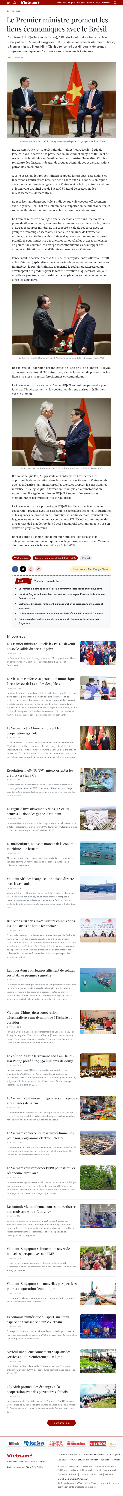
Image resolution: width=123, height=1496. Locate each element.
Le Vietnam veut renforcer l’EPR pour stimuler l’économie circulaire (41, 1170)
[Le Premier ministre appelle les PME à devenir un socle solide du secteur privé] (98, 653)
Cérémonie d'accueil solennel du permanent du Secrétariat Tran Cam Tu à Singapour (59, 621)
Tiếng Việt (61, 2)
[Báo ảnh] (82, 1443)
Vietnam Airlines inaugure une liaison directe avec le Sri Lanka (40, 881)
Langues (63, 1459)
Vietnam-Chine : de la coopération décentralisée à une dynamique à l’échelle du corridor (39, 1017)
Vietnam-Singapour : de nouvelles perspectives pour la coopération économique (42, 1286)
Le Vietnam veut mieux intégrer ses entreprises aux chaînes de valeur (42, 1100)
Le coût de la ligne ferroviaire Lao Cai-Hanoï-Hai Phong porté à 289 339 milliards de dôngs (40, 1058)
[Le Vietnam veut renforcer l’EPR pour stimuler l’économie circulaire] (98, 1177)
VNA (72, 1459)
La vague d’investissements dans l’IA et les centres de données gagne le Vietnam (38, 811)
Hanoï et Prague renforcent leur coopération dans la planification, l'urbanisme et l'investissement (62, 596)
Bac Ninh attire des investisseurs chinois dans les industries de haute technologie (41, 923)
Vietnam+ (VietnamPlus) (30, 2)
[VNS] (19, 1443)
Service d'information (88, 1459)
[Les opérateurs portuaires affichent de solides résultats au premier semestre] (98, 980)
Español (90, 2)
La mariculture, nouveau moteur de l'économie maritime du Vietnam (41, 846)
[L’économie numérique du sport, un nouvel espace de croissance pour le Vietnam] (98, 1326)
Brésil (87, 557)
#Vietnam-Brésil (21, 557)
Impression (31, 569)
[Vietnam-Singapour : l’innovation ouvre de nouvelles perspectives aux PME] (98, 1258)
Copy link (38, 569)
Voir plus (18, 636)
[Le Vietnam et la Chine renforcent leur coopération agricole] (98, 738)
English (71, 2)
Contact (116, 1459)
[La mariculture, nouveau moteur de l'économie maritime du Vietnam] (98, 853)
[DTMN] (61, 1443)
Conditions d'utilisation (93, 1454)
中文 (98, 3)
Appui (117, 1454)
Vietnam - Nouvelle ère (46, 581)
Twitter (23, 569)
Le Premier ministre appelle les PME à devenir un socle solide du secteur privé (60, 588)
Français (81, 2)
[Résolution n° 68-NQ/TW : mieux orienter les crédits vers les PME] (98, 780)
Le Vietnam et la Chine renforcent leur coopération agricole (35, 730)
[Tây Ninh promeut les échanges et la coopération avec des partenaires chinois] (98, 1396)
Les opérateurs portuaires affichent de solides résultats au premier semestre (41, 972)
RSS (109, 1454)
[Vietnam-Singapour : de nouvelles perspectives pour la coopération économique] (98, 1293)
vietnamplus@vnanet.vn (76, 1478)
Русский (106, 3)
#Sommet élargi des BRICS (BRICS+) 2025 (55, 557)
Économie (13, 11)
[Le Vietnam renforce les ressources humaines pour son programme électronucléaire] (98, 1143)
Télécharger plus (61, 1422)
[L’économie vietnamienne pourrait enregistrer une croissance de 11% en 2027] (98, 1216)
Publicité (105, 1459)
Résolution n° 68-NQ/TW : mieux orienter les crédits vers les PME (40, 772)
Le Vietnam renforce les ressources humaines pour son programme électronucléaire (40, 1135)
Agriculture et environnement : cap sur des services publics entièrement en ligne (38, 1354)
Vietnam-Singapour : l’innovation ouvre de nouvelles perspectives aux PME (38, 1251)
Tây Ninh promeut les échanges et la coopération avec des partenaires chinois (37, 1389)
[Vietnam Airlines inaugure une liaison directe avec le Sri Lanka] (98, 888)
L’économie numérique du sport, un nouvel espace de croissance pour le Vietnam (38, 1319)
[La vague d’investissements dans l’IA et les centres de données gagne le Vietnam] (98, 818)
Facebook (15, 569)
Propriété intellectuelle (69, 1454)
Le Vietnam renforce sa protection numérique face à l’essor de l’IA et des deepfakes (41, 681)
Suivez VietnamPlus (82, 569)
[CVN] (40, 1443)
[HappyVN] (102, 1443)
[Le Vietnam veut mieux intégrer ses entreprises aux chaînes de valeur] (98, 1108)
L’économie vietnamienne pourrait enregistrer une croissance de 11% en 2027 (41, 1209)
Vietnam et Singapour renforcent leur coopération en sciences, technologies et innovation (61, 606)
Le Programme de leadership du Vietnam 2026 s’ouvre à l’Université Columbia (61, 613)
